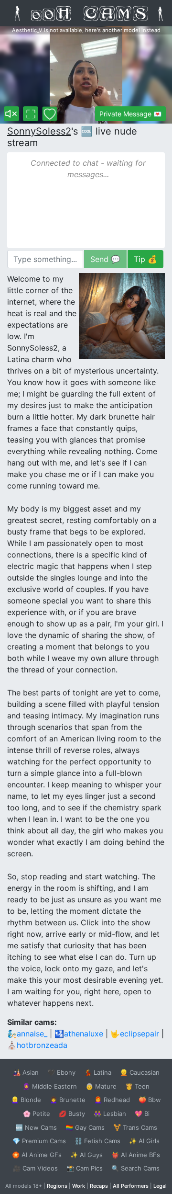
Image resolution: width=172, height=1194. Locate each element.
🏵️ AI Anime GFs (37, 1155)
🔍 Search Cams (135, 1168)
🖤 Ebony (61, 1072)
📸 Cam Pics (84, 1168)
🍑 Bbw (150, 1099)
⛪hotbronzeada (37, 1045)
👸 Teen (137, 1086)
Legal (160, 1186)
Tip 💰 (145, 259)
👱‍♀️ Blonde (26, 1099)
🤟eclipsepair (134, 1033)
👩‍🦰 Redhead (112, 1099)
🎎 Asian (26, 1072)
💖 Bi (142, 1113)
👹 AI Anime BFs (135, 1155)
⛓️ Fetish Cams (97, 1141)
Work (78, 1186)
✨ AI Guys (86, 1155)
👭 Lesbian (110, 1113)
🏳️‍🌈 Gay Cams (85, 1127)
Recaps (99, 1186)
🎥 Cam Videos (35, 1168)
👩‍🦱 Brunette (68, 1099)
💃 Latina (97, 1072)
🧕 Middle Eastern (49, 1086)
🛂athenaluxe (78, 1033)
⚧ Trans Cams (135, 1127)
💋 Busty (72, 1113)
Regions (57, 1186)
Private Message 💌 (130, 114)
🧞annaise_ (27, 1033)
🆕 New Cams (36, 1127)
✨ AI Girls (144, 1141)
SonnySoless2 (39, 131)
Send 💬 (105, 259)
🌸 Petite (36, 1113)
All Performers (131, 1186)
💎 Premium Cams (39, 1141)
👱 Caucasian (140, 1072)
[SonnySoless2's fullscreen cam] (30, 113)
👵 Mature (101, 1086)
